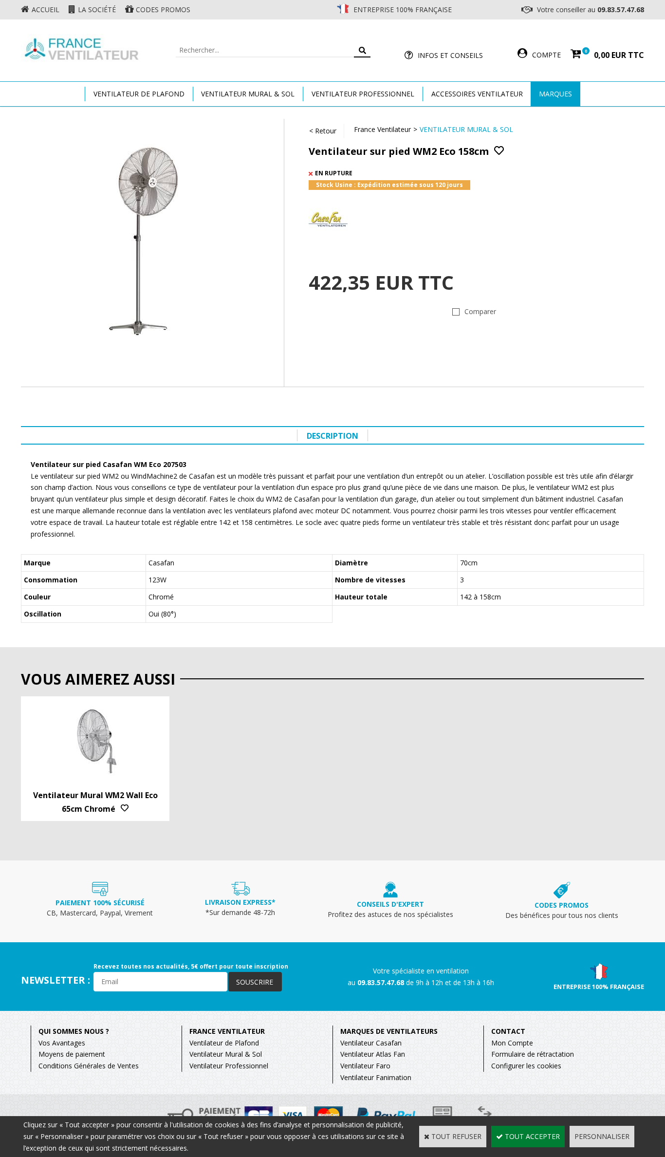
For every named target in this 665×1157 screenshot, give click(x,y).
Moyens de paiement (71, 1054)
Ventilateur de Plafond (224, 1042)
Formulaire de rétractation (532, 1054)
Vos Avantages (61, 1042)
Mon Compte (512, 1042)
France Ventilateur (382, 129)
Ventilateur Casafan (371, 1042)
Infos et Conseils (450, 55)
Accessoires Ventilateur (477, 93)
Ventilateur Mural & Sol (248, 93)
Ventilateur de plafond (139, 93)
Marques (555, 93)
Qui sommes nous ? (73, 1031)
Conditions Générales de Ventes (88, 1065)
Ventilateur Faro (365, 1065)
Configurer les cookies (526, 1065)
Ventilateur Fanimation (375, 1077)
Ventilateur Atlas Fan (372, 1054)
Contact (508, 1031)
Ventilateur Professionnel (363, 93)
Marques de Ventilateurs (389, 1031)
